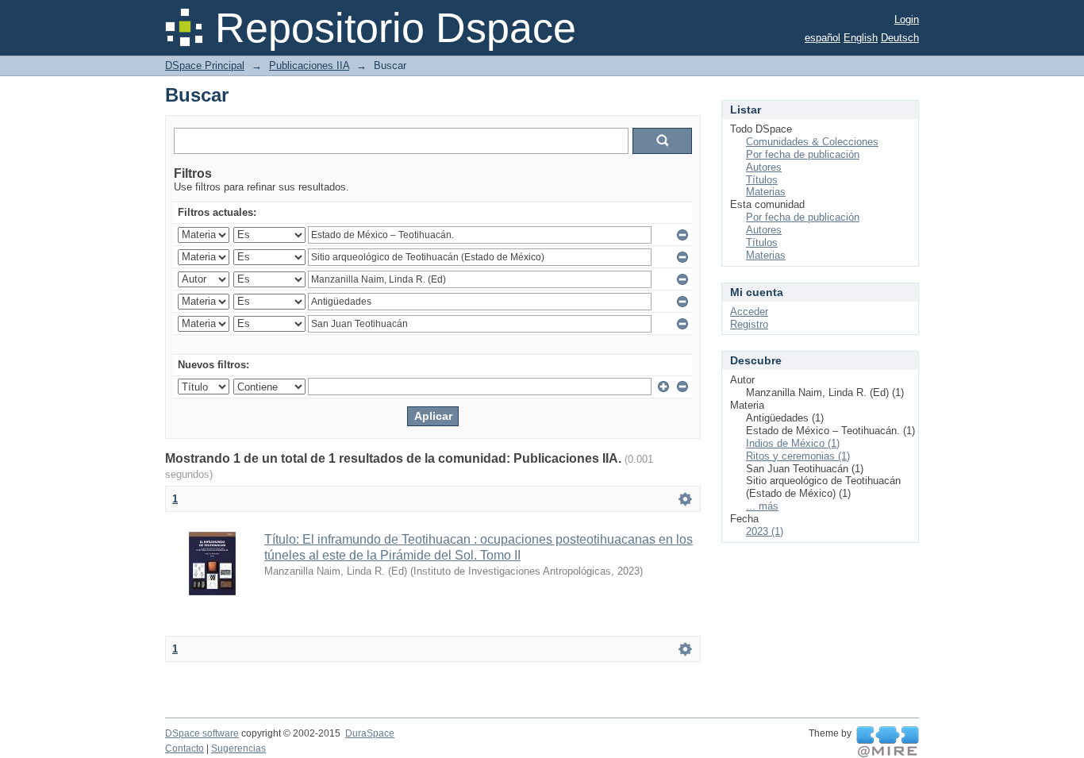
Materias (766, 192)
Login (906, 19)
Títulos (762, 180)
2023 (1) (764, 531)
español (822, 38)
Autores (764, 167)
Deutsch (900, 38)
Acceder (749, 311)
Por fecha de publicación (802, 154)
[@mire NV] (887, 742)
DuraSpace (369, 733)
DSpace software (202, 733)
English (861, 38)
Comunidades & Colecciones (812, 142)
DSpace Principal (204, 65)
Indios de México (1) (793, 443)
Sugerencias (238, 748)
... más (762, 506)
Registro (749, 324)
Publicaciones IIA (309, 65)
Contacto (184, 748)
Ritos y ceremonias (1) (798, 456)
